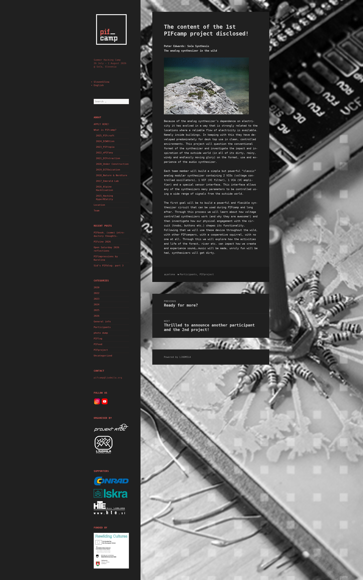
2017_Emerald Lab (107, 181)
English (99, 85)
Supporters (101, 471)
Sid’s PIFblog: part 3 (109, 265)
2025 (96, 310)
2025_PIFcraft (105, 135)
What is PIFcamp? (105, 130)
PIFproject (101, 350)
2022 (96, 293)
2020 (96, 287)
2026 (96, 316)
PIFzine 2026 (102, 241)
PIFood (98, 344)
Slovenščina (101, 82)
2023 (96, 298)
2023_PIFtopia (105, 147)
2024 (96, 304)
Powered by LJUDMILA (177, 357)
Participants (102, 327)
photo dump (101, 333)
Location (99, 205)
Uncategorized (103, 355)
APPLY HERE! (101, 124)
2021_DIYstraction (108, 158)
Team (96, 210)
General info (102, 321)
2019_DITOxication (108, 169)
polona (170, 274)
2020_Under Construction (112, 164)
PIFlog (98, 338)
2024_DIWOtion (105, 141)
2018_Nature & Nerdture (111, 175)
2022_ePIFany (104, 152)
